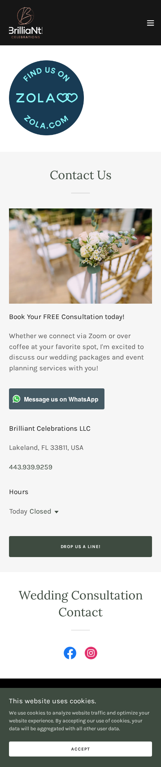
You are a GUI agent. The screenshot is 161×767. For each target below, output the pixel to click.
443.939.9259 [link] (30, 467)
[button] (150, 22)
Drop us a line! (81, 546)
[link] (25, 22)
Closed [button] (40, 511)
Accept (80, 749)
